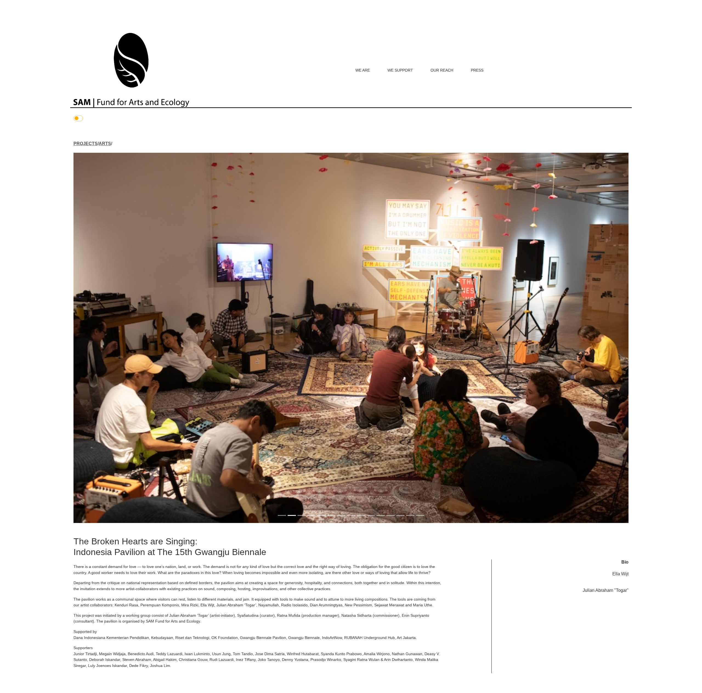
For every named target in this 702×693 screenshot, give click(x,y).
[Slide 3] (302, 515)
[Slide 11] (381, 515)
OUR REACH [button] (442, 70)
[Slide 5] (321, 515)
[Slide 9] (361, 515)
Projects (85, 143)
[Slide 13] (400, 515)
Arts (105, 143)
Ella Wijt (620, 574)
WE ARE (362, 70)
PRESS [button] (477, 70)
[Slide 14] (410, 515)
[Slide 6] (331, 515)
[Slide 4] (311, 515)
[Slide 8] (351, 515)
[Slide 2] (292, 515)
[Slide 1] (282, 515)
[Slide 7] (341, 515)
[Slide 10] (371, 515)
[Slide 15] (420, 515)
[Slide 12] (390, 515)
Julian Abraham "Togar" (606, 590)
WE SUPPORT (400, 70)
